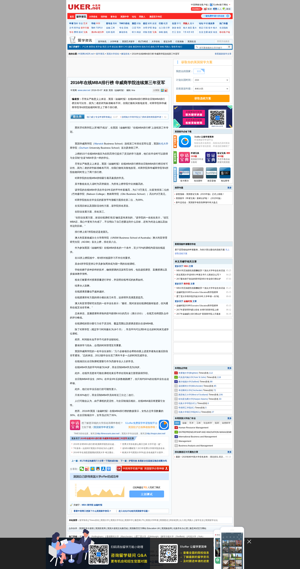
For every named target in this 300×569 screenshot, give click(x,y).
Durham (84, 147)
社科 (108, 32)
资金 (154, 28)
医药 (113, 32)
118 (219, 377)
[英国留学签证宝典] (210, 162)
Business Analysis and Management (196, 446)
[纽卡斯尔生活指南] (184, 172)
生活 (201, 32)
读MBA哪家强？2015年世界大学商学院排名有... (144, 448)
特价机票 (174, 520)
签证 (201, 28)
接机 (166, 32)
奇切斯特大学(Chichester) (190, 390)
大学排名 (93, 16)
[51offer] (186, 147)
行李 (168, 28)
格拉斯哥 (225, 181)
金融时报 (98, 505)
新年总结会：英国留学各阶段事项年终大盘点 (197, 202)
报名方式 (146, 46)
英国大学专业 (117, 520)
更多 (229, 187)
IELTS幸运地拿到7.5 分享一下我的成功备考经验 (102, 461)
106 (221, 394)
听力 (134, 32)
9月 (192, 32)
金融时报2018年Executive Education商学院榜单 (197, 292)
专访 (71, 32)
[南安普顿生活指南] (211, 172)
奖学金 (77, 28)
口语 (134, 28)
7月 (184, 32)
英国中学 (124, 16)
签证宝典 (221, 153)
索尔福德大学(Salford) (189, 381)
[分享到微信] (82, 469)
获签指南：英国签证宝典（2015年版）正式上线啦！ (200, 194)
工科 (113, 28)
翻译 (121, 46)
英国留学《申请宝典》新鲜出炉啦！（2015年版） (199, 198)
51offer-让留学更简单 (204, 137)
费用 (76, 32)
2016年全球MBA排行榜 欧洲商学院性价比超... (94, 444)
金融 (108, 28)
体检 (161, 32)
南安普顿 (211, 181)
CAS (125, 46)
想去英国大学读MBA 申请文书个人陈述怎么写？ (198, 274)
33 (220, 399)
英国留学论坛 (211, 520)
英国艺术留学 (128, 41)
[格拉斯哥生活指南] (225, 172)
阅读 (139, 32)
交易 (206, 32)
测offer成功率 (97, 32)
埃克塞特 (198, 181)
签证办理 (168, 41)
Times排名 (94, 520)
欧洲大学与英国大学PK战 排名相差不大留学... (143, 452)
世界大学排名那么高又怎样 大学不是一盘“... (142, 444)
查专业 (114, 16)
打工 (174, 32)
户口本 (85, 46)
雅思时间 (137, 46)
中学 (98, 23)
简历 (104, 46)
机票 (166, 23)
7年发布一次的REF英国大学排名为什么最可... (94, 448)
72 (215, 390)
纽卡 (192, 23)
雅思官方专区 (155, 16)
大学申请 (114, 41)
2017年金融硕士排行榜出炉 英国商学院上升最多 (198, 314)
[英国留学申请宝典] (184, 162)
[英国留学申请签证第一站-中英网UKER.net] (84, 7)
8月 (188, 32)
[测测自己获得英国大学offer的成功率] (119, 487)
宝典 (85, 32)
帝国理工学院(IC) (186, 407)
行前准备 (180, 41)
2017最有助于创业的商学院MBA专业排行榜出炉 (198, 279)
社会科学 (208, 423)
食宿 (179, 28)
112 (211, 373)
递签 (130, 46)
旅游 (174, 28)
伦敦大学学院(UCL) (187, 403)
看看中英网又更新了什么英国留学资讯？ (92, 511)
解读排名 (123, 32)
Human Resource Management (193, 427)
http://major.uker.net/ (156, 433)
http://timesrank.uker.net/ (108, 433)
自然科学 (226, 423)
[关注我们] (211, 9)
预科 (76, 23)
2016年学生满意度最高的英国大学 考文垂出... (94, 452)
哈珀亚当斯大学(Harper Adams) (193, 399)
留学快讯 (102, 41)
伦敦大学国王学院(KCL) (189, 412)
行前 (206, 28)
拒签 (150, 32)
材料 (150, 23)
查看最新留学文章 (223, 54)
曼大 (195, 28)
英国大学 (105, 520)
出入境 (162, 28)
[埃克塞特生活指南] (198, 172)
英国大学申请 (152, 520)
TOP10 (99, 28)
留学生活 (199, 520)
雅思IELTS (139, 520)
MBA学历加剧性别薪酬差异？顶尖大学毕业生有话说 (200, 270)
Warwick (98, 143)
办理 (145, 28)
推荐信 (92, 46)
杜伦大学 (163, 143)
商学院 (90, 505)
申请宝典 (195, 153)
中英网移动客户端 (199, 4)
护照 (150, 28)
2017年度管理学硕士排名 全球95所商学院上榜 (197, 310)
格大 (185, 28)
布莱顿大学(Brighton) (188, 373)
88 (211, 381)
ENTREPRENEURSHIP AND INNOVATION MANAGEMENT (206, 432)
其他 (126, 28)
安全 (179, 32)
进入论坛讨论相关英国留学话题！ (134, 511)
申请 (206, 23)
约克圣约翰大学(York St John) (192, 377)
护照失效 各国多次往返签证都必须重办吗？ (149, 461)
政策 (154, 23)
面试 (81, 32)
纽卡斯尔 (184, 181)
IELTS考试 (143, 41)
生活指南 (223, 28)
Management (185, 441)
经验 (139, 23)
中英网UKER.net (86, 54)
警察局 (174, 46)
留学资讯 (81, 16)
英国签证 (164, 520)
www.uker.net (84, 90)
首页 (72, 16)
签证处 (115, 46)
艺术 (85, 23)
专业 (81, 23)
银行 (180, 46)
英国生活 (192, 41)
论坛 (134, 16)
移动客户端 (224, 32)
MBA (84, 505)
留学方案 (85, 28)
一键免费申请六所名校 (213, 16)
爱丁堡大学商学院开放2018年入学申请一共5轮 (197, 296)
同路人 (142, 16)
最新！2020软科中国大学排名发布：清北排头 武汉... (200, 457)
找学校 (104, 16)
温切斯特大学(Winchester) (190, 386)
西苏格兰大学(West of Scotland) (193, 394)
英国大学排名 (113, 54)
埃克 (215, 32)
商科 (115, 23)
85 (215, 386)
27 (213, 412)
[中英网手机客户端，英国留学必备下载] (142, 468)
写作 (139, 28)
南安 (190, 28)
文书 (71, 28)
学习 (179, 23)
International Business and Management (198, 436)
